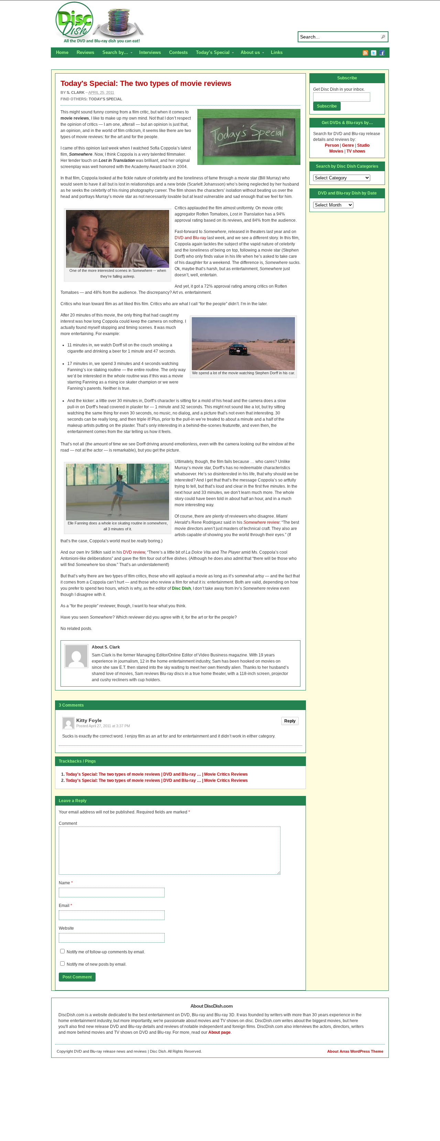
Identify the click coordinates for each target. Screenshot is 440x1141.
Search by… (113, 53)
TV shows (355, 151)
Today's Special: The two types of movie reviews (145, 83)
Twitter (373, 53)
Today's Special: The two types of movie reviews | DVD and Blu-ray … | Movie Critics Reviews (157, 774)
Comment (68, 823)
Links (277, 52)
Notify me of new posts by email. (96, 964)
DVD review (134, 552)
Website (66, 928)
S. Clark (76, 92)
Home (62, 52)
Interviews (150, 52)
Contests (178, 52)
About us (248, 53)
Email (64, 905)
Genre (348, 145)
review (261, 522)
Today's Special (105, 99)
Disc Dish (220, 22)
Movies (336, 151)
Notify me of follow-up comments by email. (106, 952)
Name (64, 882)
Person (332, 145)
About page (219, 1032)
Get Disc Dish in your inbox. (339, 89)
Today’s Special (211, 53)
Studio (363, 145)
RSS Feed (365, 53)
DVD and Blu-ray (190, 237)
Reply (290, 721)
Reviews (85, 52)
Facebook (382, 53)
